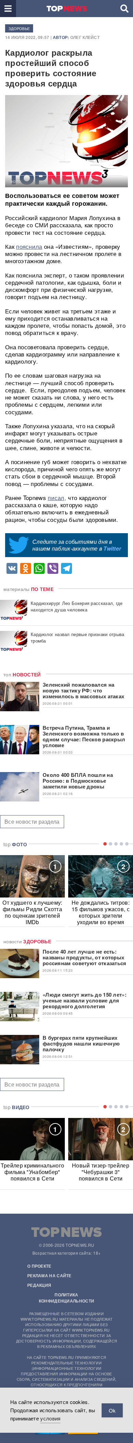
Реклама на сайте (49, 1275)
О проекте (39, 1266)
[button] (8, 8)
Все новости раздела (32, 821)
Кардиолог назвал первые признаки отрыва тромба (77, 637)
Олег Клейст (85, 37)
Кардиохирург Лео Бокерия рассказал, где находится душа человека (77, 606)
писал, (57, 497)
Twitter (112, 548)
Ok (112, 1410)
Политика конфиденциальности (66, 1298)
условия (50, 1418)
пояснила (29, 246)
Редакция (39, 1285)
